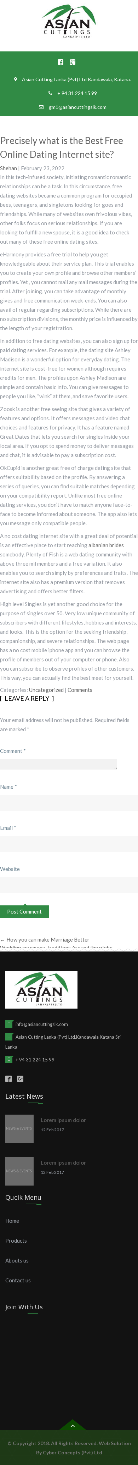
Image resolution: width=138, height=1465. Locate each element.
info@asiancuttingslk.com (42, 1024)
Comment (13, 751)
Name (8, 786)
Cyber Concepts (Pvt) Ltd (72, 1452)
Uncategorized (46, 690)
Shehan (8, 168)
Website (10, 869)
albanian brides (106, 545)
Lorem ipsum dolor (63, 1120)
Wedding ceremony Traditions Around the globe (59, 947)
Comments (80, 690)
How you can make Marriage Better (45, 939)
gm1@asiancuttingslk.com (78, 107)
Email (8, 828)
